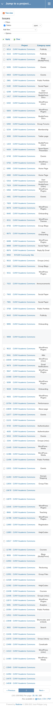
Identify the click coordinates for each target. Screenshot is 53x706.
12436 (8, 634)
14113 (8, 651)
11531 (8, 468)
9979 (9, 365)
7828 (9, 203)
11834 (8, 484)
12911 (8, 615)
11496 (8, 460)
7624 (9, 185)
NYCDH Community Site (24, 255)
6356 (9, 190)
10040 (8, 360)
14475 (8, 679)
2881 (9, 80)
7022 (9, 284)
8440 (9, 213)
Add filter (6, 30)
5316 (9, 181)
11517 (8, 541)
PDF (49, 699)
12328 (8, 580)
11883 (8, 532)
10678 (8, 490)
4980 (9, 175)
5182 (9, 86)
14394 (8, 674)
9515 (9, 349)
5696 (9, 67)
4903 (9, 75)
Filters (8, 22)
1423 (9, 144)
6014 (9, 49)
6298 (9, 92)
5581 (9, 605)
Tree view (9, 13)
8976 (9, 250)
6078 (9, 59)
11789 (8, 550)
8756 (9, 226)
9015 (9, 261)
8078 (9, 208)
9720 (9, 426)
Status (8, 25)
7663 (9, 294)
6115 (9, 54)
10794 (8, 403)
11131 (8, 420)
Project (24, 45)
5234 (9, 130)
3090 (9, 136)
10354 (8, 610)
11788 (8, 518)
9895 (9, 324)
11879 (8, 499)
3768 (9, 309)
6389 (9, 117)
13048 (8, 621)
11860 (8, 525)
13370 (8, 639)
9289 (9, 382)
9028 (9, 389)
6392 (9, 124)
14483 (8, 659)
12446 (8, 596)
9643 (9, 315)
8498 (9, 241)
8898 (9, 246)
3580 (9, 266)
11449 (8, 447)
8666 (9, 512)
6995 (9, 168)
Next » (41, 690)
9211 (9, 273)
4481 (9, 197)
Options (8, 33)
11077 (8, 415)
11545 (8, 507)
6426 (9, 150)
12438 (8, 591)
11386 (8, 454)
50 (37, 695)
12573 (8, 600)
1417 (9, 96)
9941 (9, 355)
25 (33, 695)
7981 (9, 302)
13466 (8, 644)
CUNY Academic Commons (24, 49)
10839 (8, 409)
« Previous (11, 690)
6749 (9, 156)
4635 (9, 431)
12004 (8, 561)
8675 (9, 233)
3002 (9, 627)
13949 (8, 667)
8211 (9, 220)
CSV (44, 699)
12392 (8, 585)
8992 (9, 255)
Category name (43, 45)
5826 (9, 111)
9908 (9, 337)
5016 (9, 436)
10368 (8, 377)
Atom (39, 699)
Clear (18, 39)
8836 (9, 555)
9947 (9, 371)
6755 (9, 163)
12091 (8, 574)
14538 (8, 683)
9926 (9, 397)
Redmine (19, 704)
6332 (9, 103)
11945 (8, 568)
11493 (8, 477)
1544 (9, 441)
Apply (7, 39)
